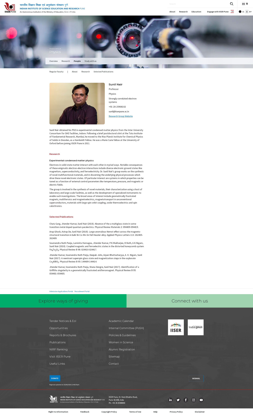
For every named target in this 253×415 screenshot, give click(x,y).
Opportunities (58, 328)
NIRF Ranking (58, 349)
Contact (114, 363)
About (172, 11)
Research (183, 11)
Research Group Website (121, 116)
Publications (57, 342)
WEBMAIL (196, 378)
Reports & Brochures (62, 335)
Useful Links (57, 363)
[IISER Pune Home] (44, 8)
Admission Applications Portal (61, 291)
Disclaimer (200, 411)
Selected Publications (103, 71)
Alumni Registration (122, 349)
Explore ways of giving (63, 301)
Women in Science (121, 342)
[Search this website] (231, 3)
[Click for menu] (232, 11)
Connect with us (190, 301)
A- (243, 11)
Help (155, 411)
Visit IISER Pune (59, 356)
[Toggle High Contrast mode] (240, 11)
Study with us (90, 61)
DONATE (54, 378)
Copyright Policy (109, 411)
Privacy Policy (176, 411)
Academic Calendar (121, 321)
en (243, 4)
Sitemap (114, 356)
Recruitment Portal (82, 291)
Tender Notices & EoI (62, 321)
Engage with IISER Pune (217, 11)
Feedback (84, 411)
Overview (53, 61)
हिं (247, 4)
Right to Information (58, 411)
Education (196, 11)
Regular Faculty (56, 71)
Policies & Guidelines (122, 335)
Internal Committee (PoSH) (126, 328)
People (77, 61)
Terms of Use (135, 411)
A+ (250, 11)
